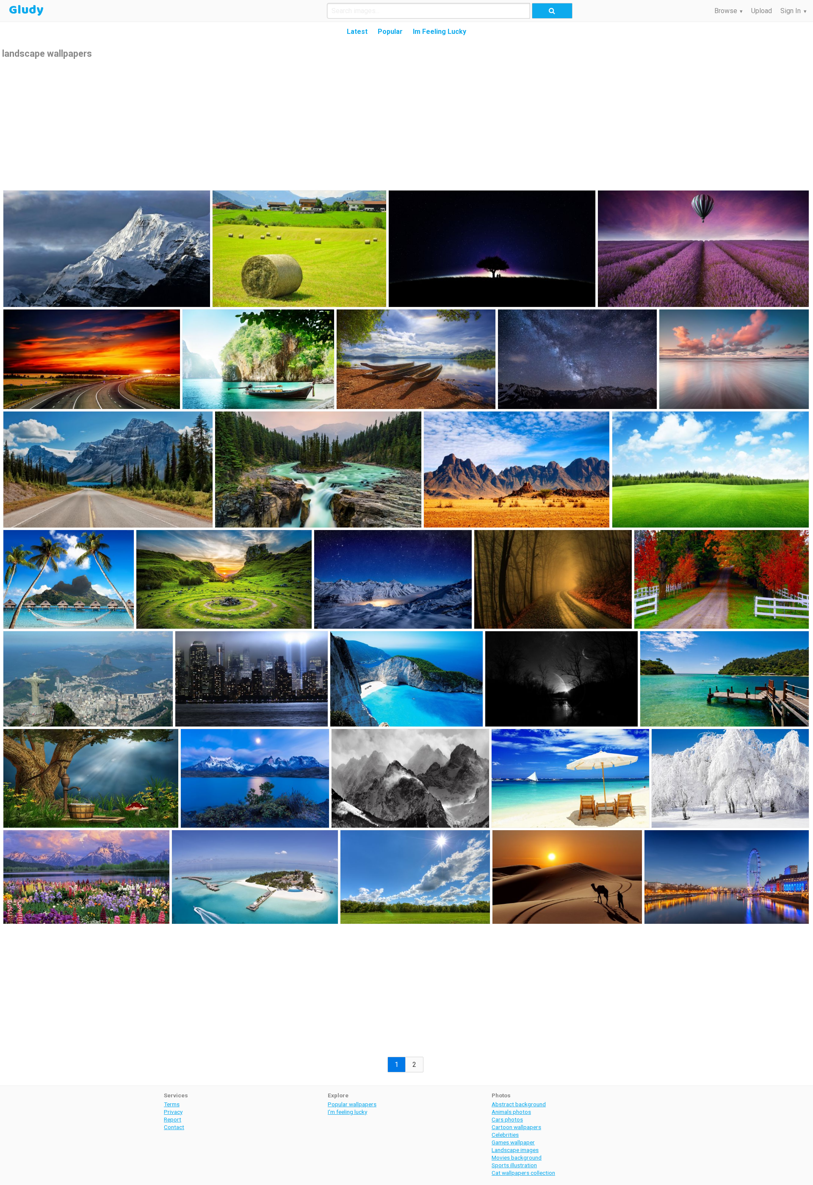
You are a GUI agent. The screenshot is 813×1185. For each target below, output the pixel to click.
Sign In (790, 11)
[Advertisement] (406, 123)
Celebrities (505, 1134)
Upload (761, 11)
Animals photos (511, 1111)
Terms (172, 1104)
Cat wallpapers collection (523, 1172)
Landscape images (515, 1149)
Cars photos (507, 1119)
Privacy (173, 1111)
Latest (357, 32)
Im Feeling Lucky (439, 32)
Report (172, 1119)
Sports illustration (514, 1165)
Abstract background (519, 1104)
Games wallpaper (513, 1142)
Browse (725, 11)
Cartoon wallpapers (516, 1127)
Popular (390, 32)
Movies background (517, 1157)
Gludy (26, 10)
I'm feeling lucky (347, 1111)
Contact (174, 1127)
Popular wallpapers (352, 1104)
